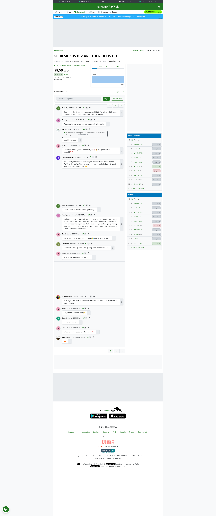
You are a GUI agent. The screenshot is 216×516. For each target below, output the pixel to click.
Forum (142, 50)
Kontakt (123, 432)
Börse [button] (69, 12)
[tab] (94, 66)
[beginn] (109, 106)
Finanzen (105, 432)
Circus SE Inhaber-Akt (142, 184)
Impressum (72, 432)
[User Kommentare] (5, 509)
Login (106, 99)
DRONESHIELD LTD (141, 175)
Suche (114, 12)
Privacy (131, 432)
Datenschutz (142, 432)
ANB (114, 432)
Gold (125, 2)
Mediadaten (85, 432)
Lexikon (96, 432)
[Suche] (159, 7)
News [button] (93, 12)
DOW (86, 2)
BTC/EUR (148, 2)
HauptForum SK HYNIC (142, 144)
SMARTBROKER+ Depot (153, 12)
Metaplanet (138, 162)
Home (60, 12)
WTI (105, 2)
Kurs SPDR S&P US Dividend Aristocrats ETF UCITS (78, 65)
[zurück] (116, 106)
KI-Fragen (104, 12)
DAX (65, 2)
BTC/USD (137, 166)
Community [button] (81, 12)
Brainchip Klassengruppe (143, 157)
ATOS (136, 179)
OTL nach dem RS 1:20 (142, 243)
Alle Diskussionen (137, 188)
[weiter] (121, 106)
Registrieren (117, 99)
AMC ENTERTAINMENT (142, 149)
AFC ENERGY (138, 153)
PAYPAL (136, 171)
